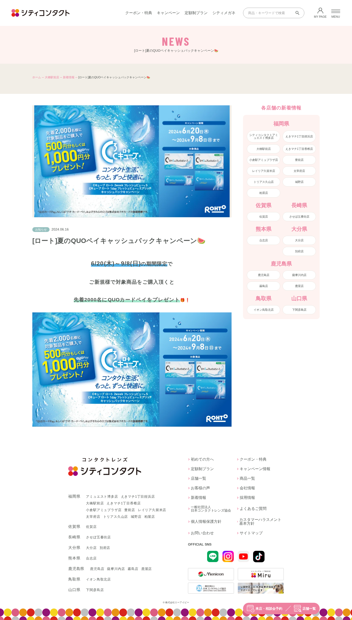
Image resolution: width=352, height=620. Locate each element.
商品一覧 (247, 478)
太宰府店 (299, 171)
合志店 (263, 240)
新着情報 (68, 77)
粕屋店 (263, 193)
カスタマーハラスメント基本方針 (260, 521)
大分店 (299, 240)
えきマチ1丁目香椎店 (299, 149)
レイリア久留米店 (263, 171)
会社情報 (247, 488)
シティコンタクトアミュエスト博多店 (263, 136)
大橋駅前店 (52, 77)
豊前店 (299, 160)
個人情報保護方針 (206, 521)
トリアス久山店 (264, 182)
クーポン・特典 (138, 13)
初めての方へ (202, 459)
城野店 (299, 182)
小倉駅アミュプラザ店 (263, 160)
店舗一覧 (309, 608)
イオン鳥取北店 (264, 309)
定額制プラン (196, 13)
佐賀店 (263, 216)
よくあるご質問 (253, 509)
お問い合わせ (202, 533)
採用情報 (247, 498)
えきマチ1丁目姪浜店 (299, 136)
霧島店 (263, 286)
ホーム (36, 77)
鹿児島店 (263, 275)
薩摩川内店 (299, 275)
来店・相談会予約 (268, 608)
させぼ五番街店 (299, 216)
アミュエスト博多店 (102, 496)
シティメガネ (223, 13)
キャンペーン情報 (255, 469)
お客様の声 (200, 488)
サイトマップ (251, 533)
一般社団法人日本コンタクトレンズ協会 (211, 508)
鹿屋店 (299, 286)
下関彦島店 (299, 309)
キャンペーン (168, 13)
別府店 (299, 251)
